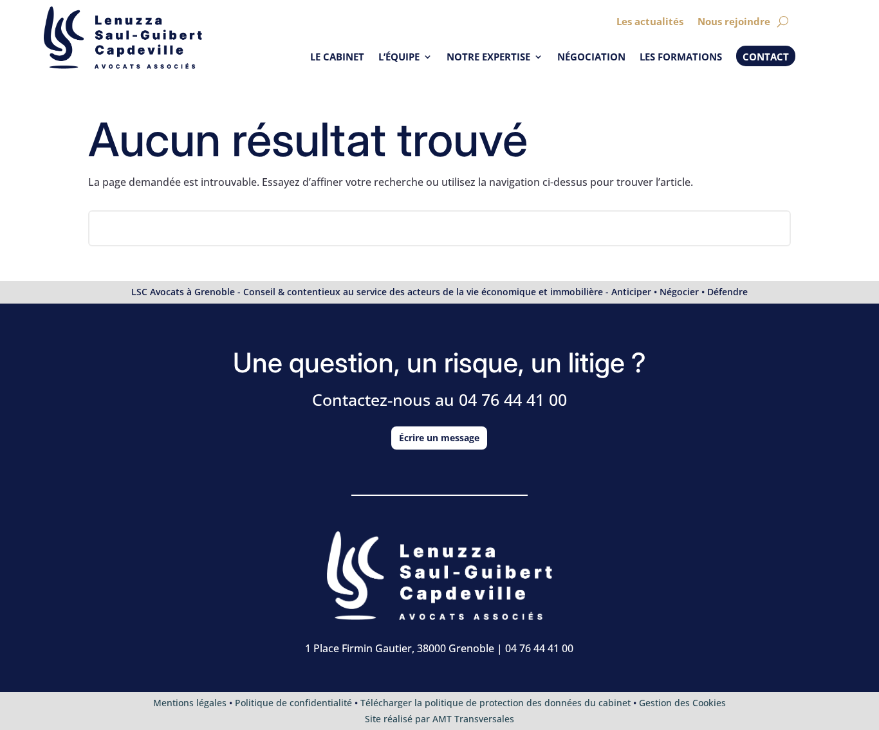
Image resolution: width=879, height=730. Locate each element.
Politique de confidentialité (293, 703)
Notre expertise (488, 57)
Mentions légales (190, 703)
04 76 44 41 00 (513, 399)
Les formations (681, 57)
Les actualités (649, 22)
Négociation (591, 57)
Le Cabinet (337, 57)
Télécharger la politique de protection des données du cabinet (495, 703)
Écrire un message (439, 438)
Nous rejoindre (734, 22)
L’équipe (399, 57)
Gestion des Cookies (682, 703)
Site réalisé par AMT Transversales (439, 719)
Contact (766, 56)
